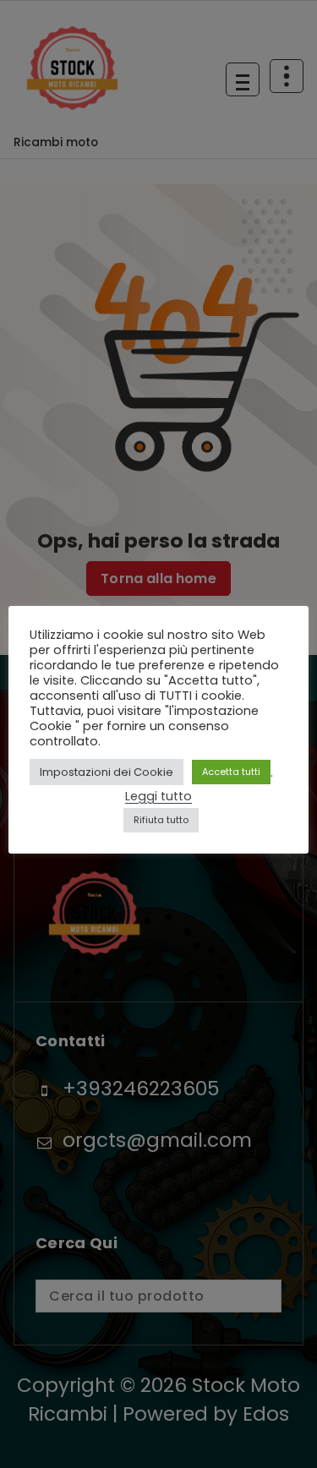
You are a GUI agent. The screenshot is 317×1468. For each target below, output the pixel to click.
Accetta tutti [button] (231, 771)
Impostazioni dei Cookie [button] (106, 772)
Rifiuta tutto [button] (161, 820)
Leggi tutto (158, 796)
